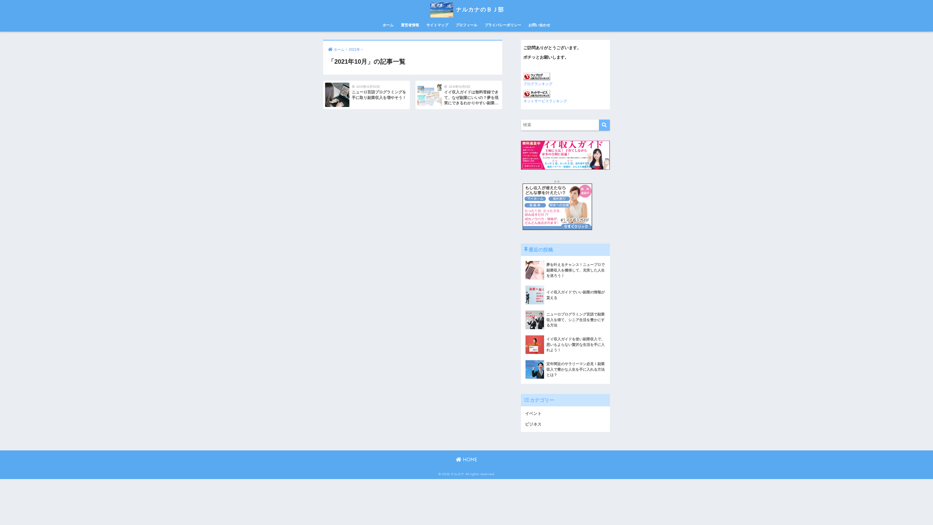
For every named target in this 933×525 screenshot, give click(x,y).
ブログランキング (538, 84)
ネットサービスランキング (545, 101)
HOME (469, 459)
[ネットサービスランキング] (536, 93)
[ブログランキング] (536, 76)
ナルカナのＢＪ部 (482, 9)
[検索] (604, 125)
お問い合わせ (539, 25)
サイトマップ (437, 25)
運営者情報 (410, 25)
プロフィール (466, 25)
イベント (533, 413)
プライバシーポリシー (503, 25)
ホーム (388, 25)
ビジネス (533, 424)
